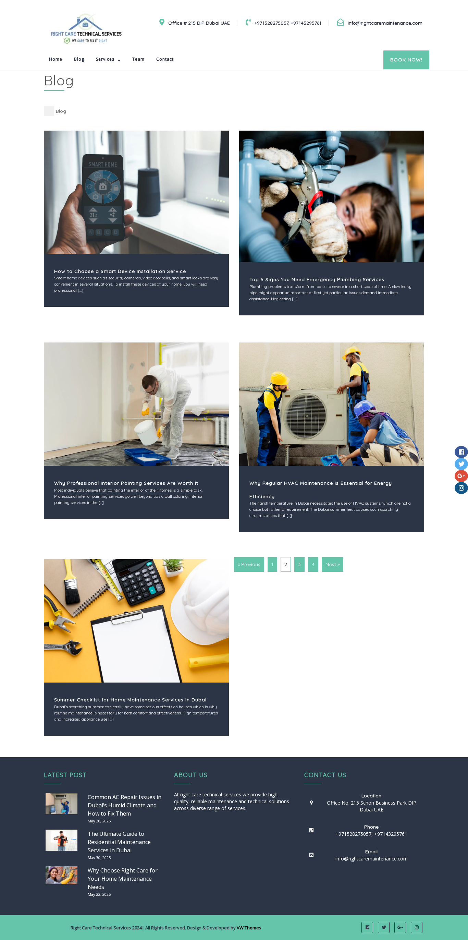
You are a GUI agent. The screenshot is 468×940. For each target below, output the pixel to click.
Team (138, 59)
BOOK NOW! (406, 60)
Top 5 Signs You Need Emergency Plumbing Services (316, 279)
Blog (79, 59)
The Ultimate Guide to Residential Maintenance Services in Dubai (119, 842)
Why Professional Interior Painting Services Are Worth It (126, 483)
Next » (332, 564)
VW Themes (248, 928)
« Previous (249, 564)
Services (105, 59)
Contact (165, 59)
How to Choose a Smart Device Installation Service (120, 271)
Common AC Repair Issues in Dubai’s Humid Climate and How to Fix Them (124, 805)
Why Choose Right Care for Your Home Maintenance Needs (123, 879)
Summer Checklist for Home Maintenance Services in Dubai (130, 700)
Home (55, 59)
